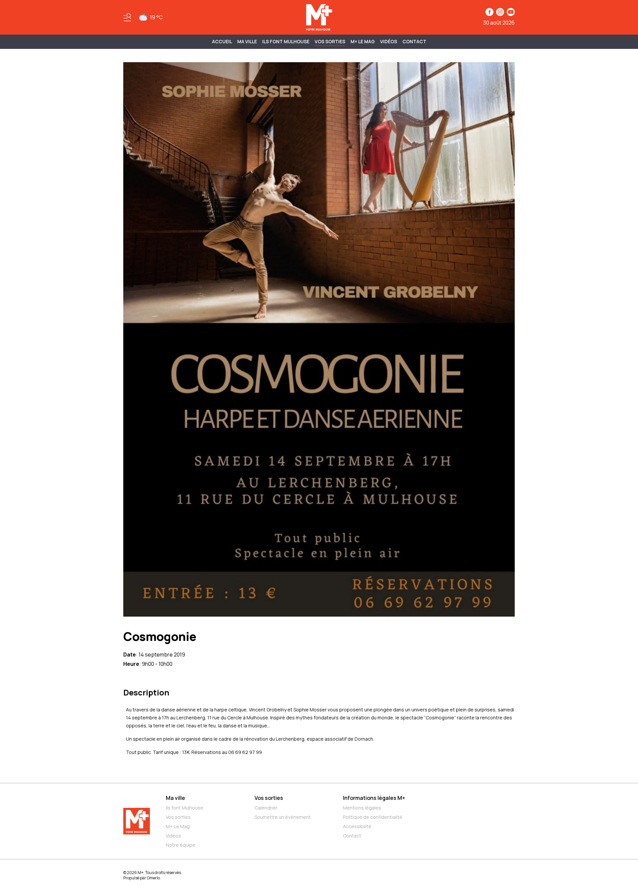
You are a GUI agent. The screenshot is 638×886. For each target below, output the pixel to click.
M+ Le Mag (363, 41)
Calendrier (266, 808)
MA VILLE (247, 41)
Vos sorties (330, 41)
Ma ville (175, 798)
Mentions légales (362, 808)
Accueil (222, 41)
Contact (414, 41)
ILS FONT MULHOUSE (285, 41)
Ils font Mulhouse (184, 808)
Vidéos (388, 41)
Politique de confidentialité (372, 817)
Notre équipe (180, 845)
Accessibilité (357, 826)
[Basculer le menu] (127, 17)
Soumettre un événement (283, 817)
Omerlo (153, 878)
